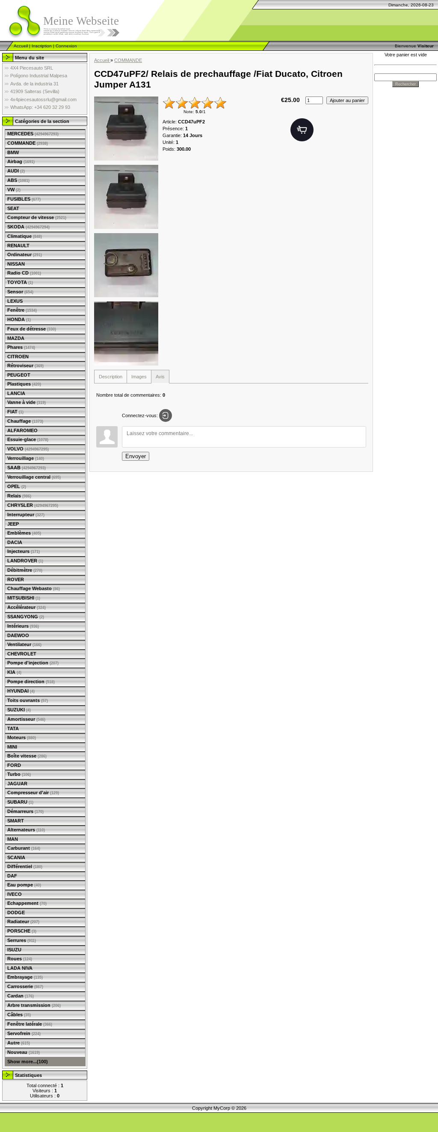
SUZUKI (19, 709)
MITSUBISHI (23, 597)
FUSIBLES (24, 199)
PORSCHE (21, 930)
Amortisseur (26, 719)
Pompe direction (31, 681)
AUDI (16, 170)
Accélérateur (26, 607)
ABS (18, 180)
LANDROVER (25, 560)
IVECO (14, 894)
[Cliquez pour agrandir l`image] (126, 129)
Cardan (20, 995)
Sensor (20, 291)
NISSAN (16, 263)
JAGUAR (17, 783)
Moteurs (21, 737)
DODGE (16, 912)
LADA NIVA (20, 968)
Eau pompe (24, 884)
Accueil (21, 46)
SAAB (26, 467)
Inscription (42, 46)
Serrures (21, 940)
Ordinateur (24, 254)
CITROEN (18, 356)
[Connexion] (165, 415)
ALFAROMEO (22, 430)
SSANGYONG (25, 616)
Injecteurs (23, 551)
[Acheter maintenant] (302, 129)
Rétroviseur (25, 365)
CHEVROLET (21, 653)
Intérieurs (23, 626)
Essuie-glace (27, 439)
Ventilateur (24, 644)
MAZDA (15, 338)
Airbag (21, 161)
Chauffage (25, 421)
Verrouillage (25, 458)
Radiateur (23, 921)
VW (14, 189)
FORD (14, 765)
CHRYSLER (32, 505)
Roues (19, 958)
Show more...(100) (27, 1061)
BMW (13, 152)
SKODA (28, 226)
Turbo (19, 774)
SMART (15, 820)
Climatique (24, 236)
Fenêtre (22, 310)
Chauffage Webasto (33, 588)
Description (110, 376)
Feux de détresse (31, 328)
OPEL (16, 486)
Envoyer (135, 456)
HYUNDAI (21, 690)
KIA (14, 672)
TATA (13, 728)
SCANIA (16, 857)
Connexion (66, 46)
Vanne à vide (26, 402)
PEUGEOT (18, 374)
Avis (160, 376)
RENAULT (18, 245)
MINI (12, 746)
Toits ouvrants (27, 700)
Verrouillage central (34, 477)
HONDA (19, 319)
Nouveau (23, 1052)
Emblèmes (24, 532)
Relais (19, 495)
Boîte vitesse (27, 755)
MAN (12, 839)
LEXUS (15, 301)
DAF (12, 875)
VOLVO (28, 448)
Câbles (19, 1014)
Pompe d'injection (33, 662)
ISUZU (14, 949)
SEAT (13, 208)
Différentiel (24, 866)
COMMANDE (27, 143)
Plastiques (24, 383)
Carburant (23, 848)
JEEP (13, 524)
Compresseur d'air (33, 792)
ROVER (15, 579)
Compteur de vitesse (36, 217)
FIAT (15, 411)
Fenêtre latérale (29, 1024)
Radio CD (24, 272)
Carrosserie (25, 986)
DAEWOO (18, 635)
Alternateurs (26, 829)
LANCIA (16, 393)
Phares (21, 347)
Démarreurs (25, 811)
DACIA (14, 542)
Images (139, 376)
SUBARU (20, 801)
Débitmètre (24, 570)
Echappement (27, 903)
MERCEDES (33, 133)
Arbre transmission (34, 1005)
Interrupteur (25, 514)
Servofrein (24, 1033)
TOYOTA (20, 282)
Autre (18, 1042)
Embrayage (25, 977)
